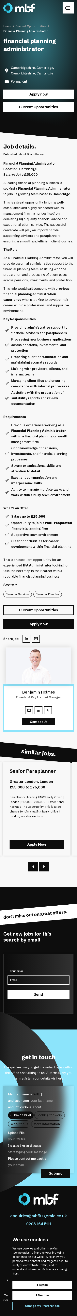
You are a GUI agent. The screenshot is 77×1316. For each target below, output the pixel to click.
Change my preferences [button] (42, 1306)
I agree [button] (42, 1285)
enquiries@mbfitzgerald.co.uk (38, 1216)
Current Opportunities (30, 26)
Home (7, 26)
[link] (15, 8)
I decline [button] (42, 1295)
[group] (36, 809)
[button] (33, 866)
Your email (16, 971)
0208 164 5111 (38, 1223)
